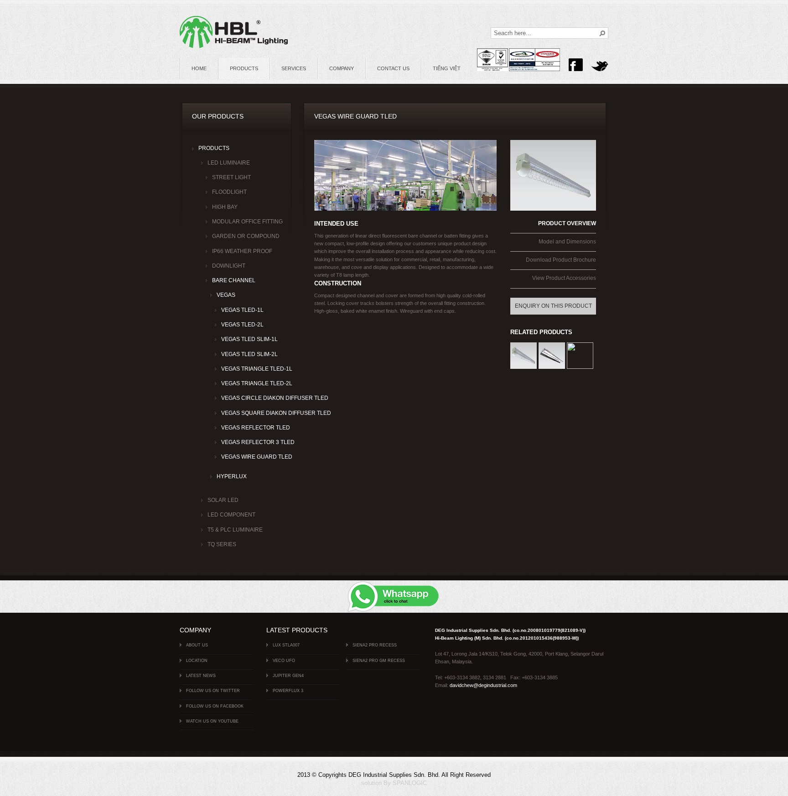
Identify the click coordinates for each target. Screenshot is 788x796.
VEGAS (226, 295)
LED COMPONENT (231, 514)
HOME (199, 68)
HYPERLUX (232, 476)
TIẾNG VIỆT (447, 68)
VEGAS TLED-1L (242, 310)
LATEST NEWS (201, 675)
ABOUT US (197, 645)
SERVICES (293, 68)
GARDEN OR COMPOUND (246, 236)
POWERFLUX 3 (288, 690)
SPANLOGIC (410, 783)
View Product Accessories (564, 278)
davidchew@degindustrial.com (483, 685)
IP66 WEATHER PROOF (242, 251)
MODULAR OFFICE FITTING (246, 221)
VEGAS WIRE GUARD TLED (250, 457)
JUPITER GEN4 (288, 675)
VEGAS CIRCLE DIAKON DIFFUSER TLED (250, 398)
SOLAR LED (222, 500)
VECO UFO (284, 660)
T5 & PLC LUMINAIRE (235, 529)
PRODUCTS (244, 68)
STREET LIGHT (231, 177)
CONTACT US (393, 68)
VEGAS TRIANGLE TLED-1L (250, 369)
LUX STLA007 (286, 645)
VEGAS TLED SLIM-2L (249, 354)
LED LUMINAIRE (228, 162)
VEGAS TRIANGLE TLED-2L (250, 383)
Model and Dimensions (567, 241)
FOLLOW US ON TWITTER (213, 690)
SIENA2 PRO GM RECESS (379, 660)
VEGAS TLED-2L (242, 324)
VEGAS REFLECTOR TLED (250, 427)
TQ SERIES (221, 544)
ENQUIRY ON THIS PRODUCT (553, 306)
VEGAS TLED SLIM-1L (249, 339)
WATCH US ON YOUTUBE (212, 721)
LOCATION (196, 660)
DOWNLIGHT (228, 266)
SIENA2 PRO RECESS (375, 645)
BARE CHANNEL (233, 280)
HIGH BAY (225, 207)
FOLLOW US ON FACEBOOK (215, 706)
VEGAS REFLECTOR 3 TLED (250, 442)
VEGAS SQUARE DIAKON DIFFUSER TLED (250, 413)
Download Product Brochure (561, 260)
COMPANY (341, 68)
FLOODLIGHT (229, 192)
